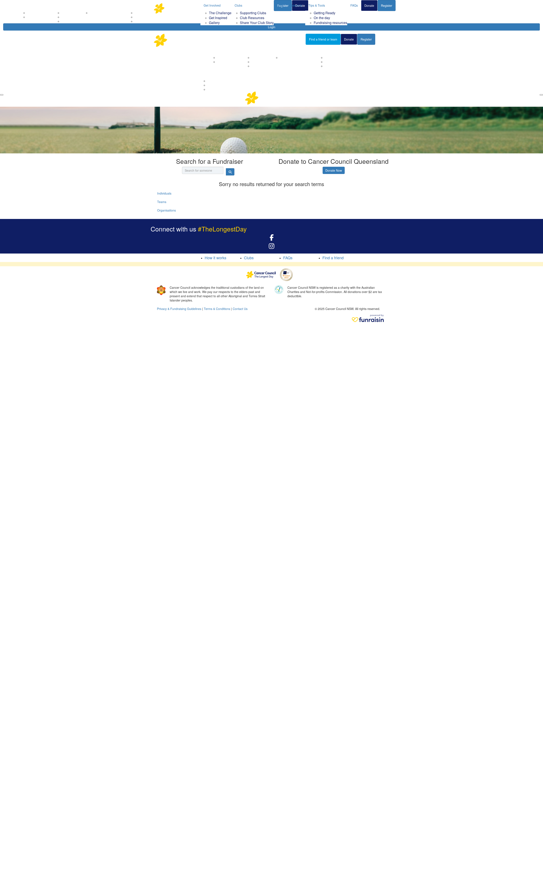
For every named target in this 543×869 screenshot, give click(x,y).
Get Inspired (218, 17)
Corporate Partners (230, 57)
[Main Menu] (1, 94)
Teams (161, 202)
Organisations (166, 210)
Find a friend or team (323, 39)
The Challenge (220, 12)
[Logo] (175, 8)
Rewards (296, 5)
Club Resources (252, 17)
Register (386, 5)
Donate (369, 5)
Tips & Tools (316, 5)
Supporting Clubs (253, 12)
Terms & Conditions (217, 309)
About (216, 50)
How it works (215, 257)
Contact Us (224, 62)
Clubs (238, 5)
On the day (322, 17)
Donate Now (333, 170)
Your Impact (282, 50)
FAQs (354, 5)
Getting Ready (324, 12)
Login (271, 27)
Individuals (164, 193)
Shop (280, 5)
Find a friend (333, 257)
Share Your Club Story (257, 22)
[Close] (541, 94)
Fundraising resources (330, 22)
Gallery (214, 22)
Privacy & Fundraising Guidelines (179, 309)
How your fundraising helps (298, 57)
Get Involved (212, 5)
